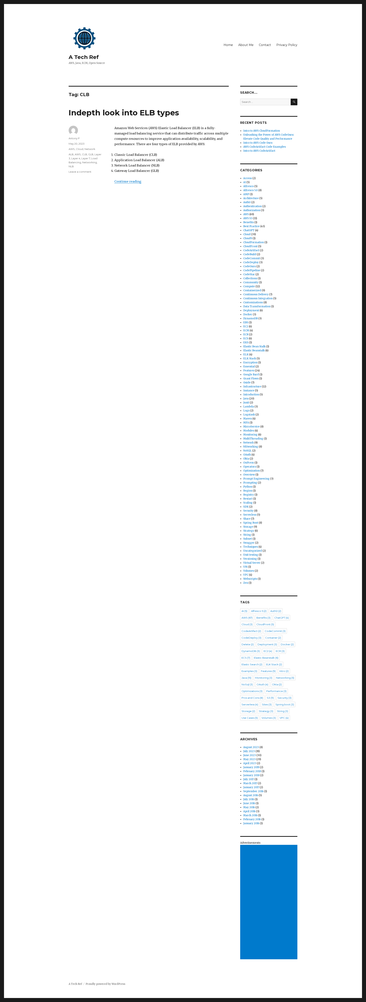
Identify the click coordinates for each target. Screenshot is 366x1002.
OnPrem (248, 462)
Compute (249, 286)
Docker (247, 314)
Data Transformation (256, 306)
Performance (276, 691)
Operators (249, 466)
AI (244, 182)
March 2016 (250, 815)
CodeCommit (251, 258)
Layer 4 (75, 158)
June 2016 (249, 803)
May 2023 (249, 759)
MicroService (251, 426)
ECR (245, 334)
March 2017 (250, 783)
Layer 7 (85, 158)
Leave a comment (80, 171)
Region (247, 490)
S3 (270, 697)
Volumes (248, 570)
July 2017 (248, 779)
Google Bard (251, 374)
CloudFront (250, 246)
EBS (245, 322)
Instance (248, 390)
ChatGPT (248, 230)
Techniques (250, 546)
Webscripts (250, 578)
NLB (71, 166)
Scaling (248, 502)
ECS (245, 338)
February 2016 (252, 819)
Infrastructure (252, 386)
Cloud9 (247, 238)
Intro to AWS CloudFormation (261, 130)
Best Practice (251, 226)
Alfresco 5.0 (250, 190)
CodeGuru (249, 266)
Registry (248, 494)
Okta (246, 458)
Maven (247, 418)
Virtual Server (251, 562)
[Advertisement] (269, 902)
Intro (284, 671)
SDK (246, 506)
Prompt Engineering (256, 478)
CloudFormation (253, 242)
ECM (246, 330)
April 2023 (249, 763)
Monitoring (250, 434)
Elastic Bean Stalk (254, 346)
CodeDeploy (251, 262)
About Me (246, 45)
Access (247, 178)
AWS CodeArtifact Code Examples (264, 146)
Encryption (250, 362)
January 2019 (251, 767)
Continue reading (127, 181)
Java (246, 398)
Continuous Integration (258, 298)
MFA (246, 422)
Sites (267, 704)
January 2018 (251, 775)
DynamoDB (250, 318)
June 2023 (249, 755)
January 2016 (251, 823)
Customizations (253, 302)
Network (89, 149)
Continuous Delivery (256, 294)
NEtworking (250, 446)
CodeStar (249, 274)
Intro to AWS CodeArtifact (259, 150)
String (247, 534)
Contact (265, 45)
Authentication (252, 206)
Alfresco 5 (258, 610)
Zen (245, 582)
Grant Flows (250, 378)
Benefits (248, 222)
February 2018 (252, 771)
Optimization (251, 470)
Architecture (251, 198)
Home (228, 45)
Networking (89, 162)
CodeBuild (249, 254)
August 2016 (250, 795)
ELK (246, 354)
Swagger (248, 542)
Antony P (74, 138)
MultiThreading (253, 438)
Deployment (251, 310)
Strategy (248, 530)
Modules (248, 430)
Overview (249, 474)
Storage (248, 526)
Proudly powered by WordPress (105, 984)
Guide (247, 382)
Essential (249, 366)
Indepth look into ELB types (124, 112)
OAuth (247, 454)
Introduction (251, 394)
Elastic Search (252, 664)
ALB (71, 154)
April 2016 (249, 811)
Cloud (79, 149)
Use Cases (250, 717)
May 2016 (249, 807)
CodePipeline (251, 270)
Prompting (250, 482)
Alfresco (248, 186)
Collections (250, 278)
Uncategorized (252, 550)
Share (246, 518)
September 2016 (253, 791)
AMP (246, 194)
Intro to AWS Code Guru (257, 142)
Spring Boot (250, 522)
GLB (90, 154)
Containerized (252, 290)
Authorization (251, 210)
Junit (246, 402)
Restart (247, 498)
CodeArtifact (251, 250)
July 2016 (248, 799)
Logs (246, 410)
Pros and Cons (252, 697)
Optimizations (252, 691)
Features (248, 370)
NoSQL (247, 450)
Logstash (249, 414)
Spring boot (284, 704)
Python (247, 486)
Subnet (247, 538)
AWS (72, 149)
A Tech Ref (84, 57)
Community (250, 282)
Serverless (249, 514)
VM (245, 566)
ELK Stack (249, 358)
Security (248, 510)
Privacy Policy (286, 45)
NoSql (247, 684)
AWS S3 (247, 218)
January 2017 (251, 787)
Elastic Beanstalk (254, 350)
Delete (248, 644)
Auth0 (247, 202)
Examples (249, 671)
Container (273, 637)
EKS (245, 342)
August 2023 (251, 747)
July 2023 (249, 751)
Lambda (248, 406)
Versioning (250, 558)
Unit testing (250, 554)
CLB (84, 154)
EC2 (245, 326)
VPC (245, 574)
